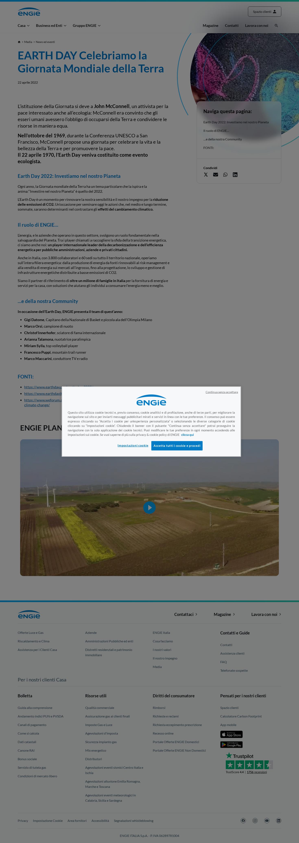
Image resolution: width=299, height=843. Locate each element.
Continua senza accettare (222, 392)
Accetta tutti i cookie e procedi (177, 445)
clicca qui (187, 434)
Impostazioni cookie (133, 445)
